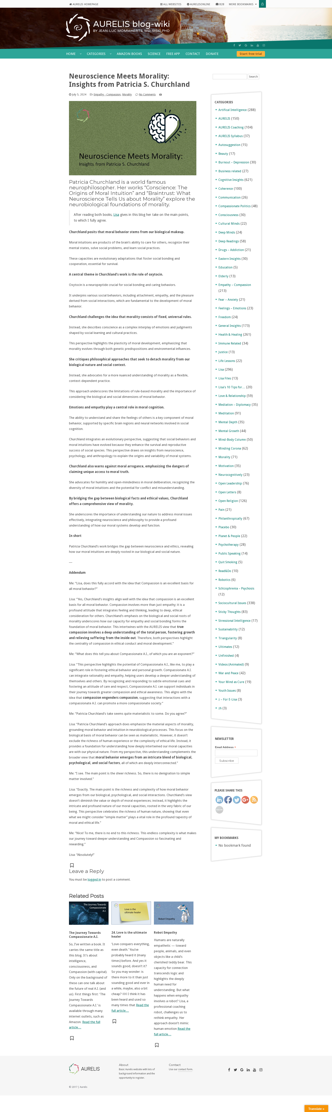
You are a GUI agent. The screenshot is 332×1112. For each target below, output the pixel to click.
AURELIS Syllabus (230, 136)
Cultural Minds (229, 223)
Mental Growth (228, 431)
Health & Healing (230, 334)
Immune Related (229, 343)
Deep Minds (226, 232)
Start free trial (251, 54)
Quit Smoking (227, 562)
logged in (94, 879)
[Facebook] (234, 45)
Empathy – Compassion (234, 285)
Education (225, 267)
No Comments (147, 94)
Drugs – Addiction (231, 250)
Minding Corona (229, 448)
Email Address (225, 747)
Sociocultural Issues (232, 603)
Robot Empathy (165, 932)
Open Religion (228, 501)
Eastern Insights (229, 259)
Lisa (116, 215)
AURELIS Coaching (231, 127)
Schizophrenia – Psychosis (236, 588)
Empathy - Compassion (107, 94)
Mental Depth (227, 422)
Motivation (226, 466)
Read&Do (224, 571)
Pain (221, 510)
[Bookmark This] (72, 865)
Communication (229, 197)
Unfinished (226, 655)
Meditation (226, 413)
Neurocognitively (230, 475)
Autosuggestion (229, 145)
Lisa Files (224, 378)
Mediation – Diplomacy (234, 405)
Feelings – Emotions (232, 308)
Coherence (225, 188)
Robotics (224, 580)
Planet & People (229, 536)
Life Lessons (226, 361)
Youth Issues (227, 690)
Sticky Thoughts (229, 612)
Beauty (223, 154)
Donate (212, 54)
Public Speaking (229, 553)
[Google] (246, 45)
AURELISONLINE (199, 4)
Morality (127, 94)
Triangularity (227, 638)
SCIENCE (154, 54)
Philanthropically (230, 518)
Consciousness (228, 215)
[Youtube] (258, 45)
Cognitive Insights (230, 180)
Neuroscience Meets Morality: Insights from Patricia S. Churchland (129, 80)
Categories (96, 54)
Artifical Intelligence (232, 110)
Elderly (223, 276)
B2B (221, 4)
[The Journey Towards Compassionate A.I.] (89, 915)
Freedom (224, 317)
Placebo (223, 527)
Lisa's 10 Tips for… (231, 387)
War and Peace (228, 673)
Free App (173, 54)
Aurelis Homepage (85, 4)
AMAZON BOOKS (129, 54)
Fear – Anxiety (228, 299)
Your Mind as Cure (231, 682)
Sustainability (228, 629)
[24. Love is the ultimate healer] (131, 915)
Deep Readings (228, 241)
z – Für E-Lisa (227, 699)
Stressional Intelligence (234, 621)
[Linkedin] (252, 45)
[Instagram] (264, 45)
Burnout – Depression (233, 162)
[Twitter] (240, 45)
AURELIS (224, 118)
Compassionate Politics (234, 206)
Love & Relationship (232, 396)
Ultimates (225, 647)
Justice (223, 352)
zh (220, 708)
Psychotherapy (228, 544)
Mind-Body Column (232, 439)
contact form (185, 1069)
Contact (193, 54)
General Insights (229, 326)
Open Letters (227, 492)
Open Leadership (230, 483)
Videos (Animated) (231, 664)
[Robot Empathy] (173, 915)
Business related (229, 171)
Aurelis (83, 1087)
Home (71, 54)
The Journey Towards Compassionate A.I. (85, 935)
